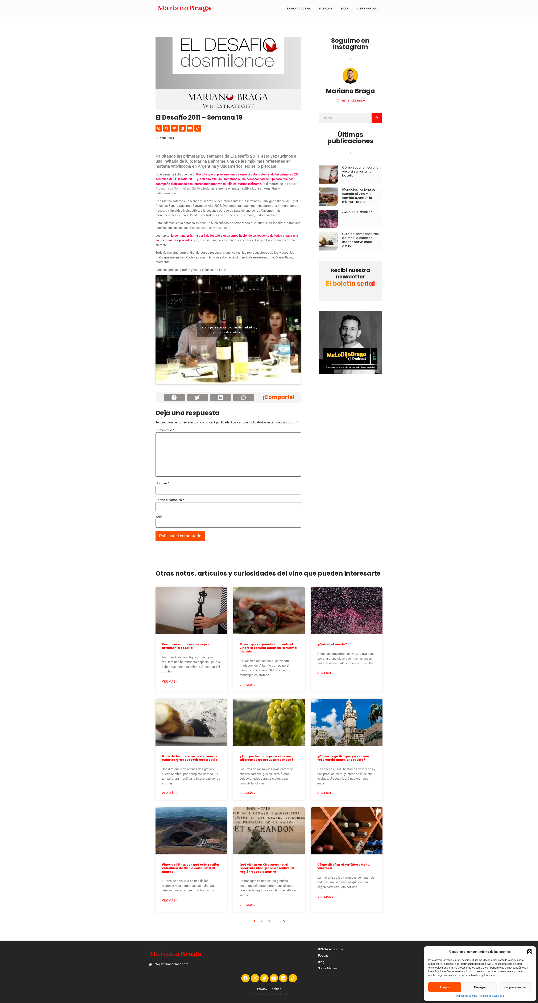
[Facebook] (166, 128)
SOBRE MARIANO (367, 9)
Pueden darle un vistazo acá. (210, 228)
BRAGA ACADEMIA (299, 9)
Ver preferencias (515, 987)
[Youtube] (190, 128)
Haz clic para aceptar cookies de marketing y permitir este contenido (228, 330)
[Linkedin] (182, 128)
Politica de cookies (466, 995)
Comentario (165, 430)
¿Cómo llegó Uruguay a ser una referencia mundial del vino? (343, 758)
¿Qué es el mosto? (357, 212)
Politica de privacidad (491, 995)
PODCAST (325, 9)
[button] (529, 952)
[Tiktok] (197, 128)
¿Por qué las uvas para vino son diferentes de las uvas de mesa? (266, 758)
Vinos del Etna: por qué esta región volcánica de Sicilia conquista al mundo (190, 868)
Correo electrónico (170, 500)
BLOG (344, 9)
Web (159, 516)
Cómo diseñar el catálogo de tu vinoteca (343, 866)
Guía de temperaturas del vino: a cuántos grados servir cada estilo (360, 240)
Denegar (480, 987)
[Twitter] (174, 128)
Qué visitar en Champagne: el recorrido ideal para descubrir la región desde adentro (267, 868)
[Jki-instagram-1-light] (255, 978)
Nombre (162, 483)
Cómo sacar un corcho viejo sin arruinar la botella (360, 171)
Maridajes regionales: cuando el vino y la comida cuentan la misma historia (359, 195)
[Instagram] (159, 128)
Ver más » (170, 681)
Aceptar (444, 987)
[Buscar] (377, 118)
